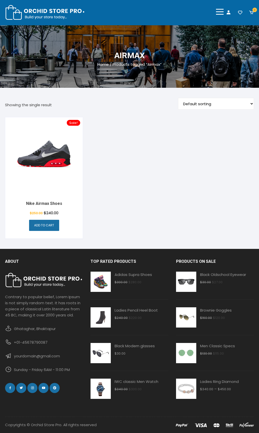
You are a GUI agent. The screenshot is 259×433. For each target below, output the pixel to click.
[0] (251, 12)
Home (103, 64)
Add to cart (44, 225)
